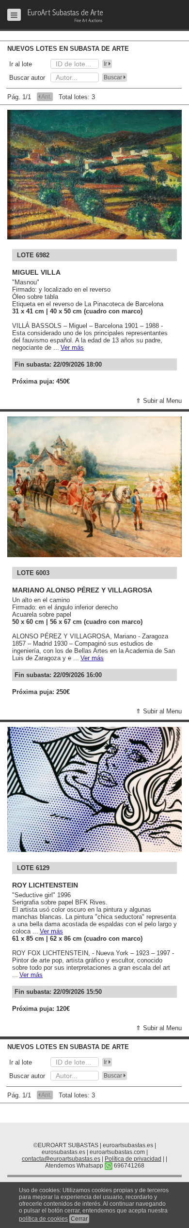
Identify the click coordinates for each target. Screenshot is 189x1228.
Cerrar (79, 1218)
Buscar (114, 77)
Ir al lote (20, 64)
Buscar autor (27, 77)
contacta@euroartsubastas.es (61, 1158)
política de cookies (43, 1218)
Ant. (45, 96)
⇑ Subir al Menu (159, 400)
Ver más (72, 347)
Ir (106, 63)
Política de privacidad (133, 1158)
